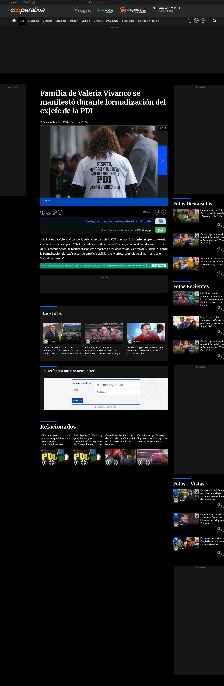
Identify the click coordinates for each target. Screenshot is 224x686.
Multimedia (112, 20)
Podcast (98, 20)
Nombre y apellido (81, 383)
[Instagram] (33, 2)
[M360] (196, 23)
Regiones (61, 20)
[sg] (203, 23)
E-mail (75, 390)
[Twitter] (29, 2)
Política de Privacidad (106, 406)
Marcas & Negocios (148, 20)
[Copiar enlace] (163, 212)
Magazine (33, 20)
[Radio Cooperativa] (133, 10)
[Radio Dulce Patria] (82, 10)
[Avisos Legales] (190, 23)
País (22, 20)
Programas (128, 20)
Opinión (86, 20)
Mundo (74, 20)
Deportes (47, 20)
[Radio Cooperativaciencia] (105, 10)
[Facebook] (25, 2)
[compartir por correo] (157, 212)
